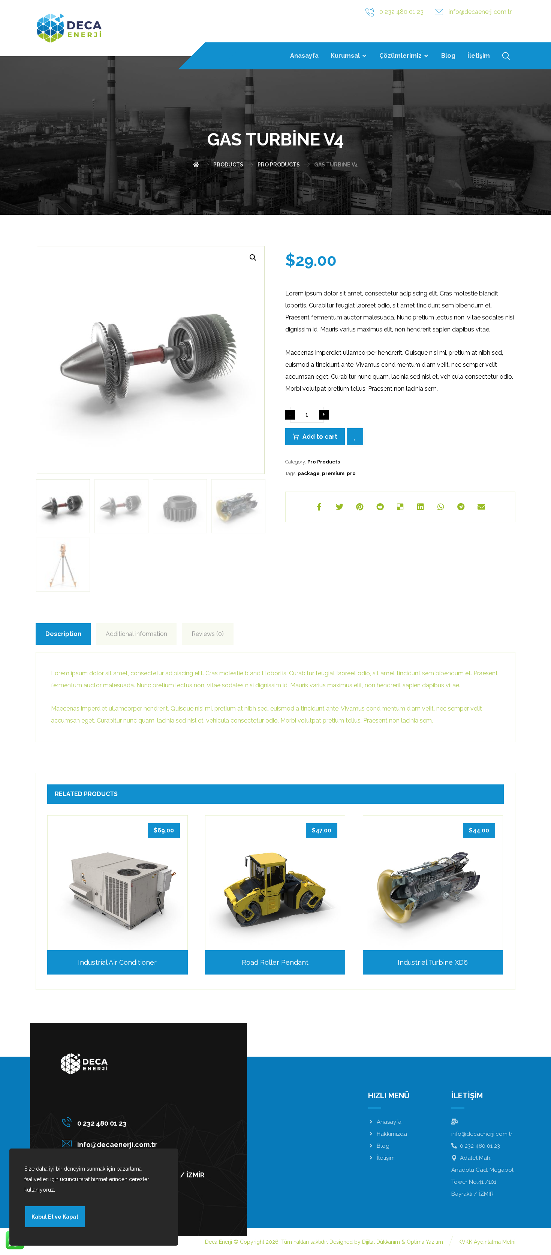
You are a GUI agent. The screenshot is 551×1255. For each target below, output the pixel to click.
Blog (383, 1146)
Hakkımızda (392, 1134)
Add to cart (319, 436)
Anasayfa (389, 1122)
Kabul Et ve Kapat (54, 1217)
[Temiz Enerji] (69, 28)
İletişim (386, 1158)
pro (351, 473)
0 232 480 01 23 (480, 1146)
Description (63, 633)
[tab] (63, 634)
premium (333, 473)
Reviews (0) (208, 633)
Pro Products (323, 462)
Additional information (136, 633)
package (309, 473)
